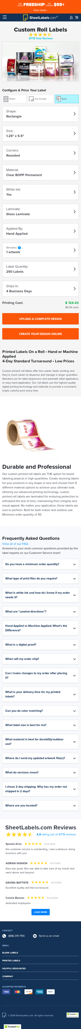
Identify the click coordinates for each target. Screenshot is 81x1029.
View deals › (41, 10)
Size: (9, 131)
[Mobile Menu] (5, 17)
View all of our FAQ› (15, 544)
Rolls (64, 99)
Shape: (11, 111)
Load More (40, 912)
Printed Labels (11, 960)
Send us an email (49, 935)
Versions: (11, 247)
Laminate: (13, 209)
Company (7, 976)
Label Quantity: (17, 266)
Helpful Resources (14, 968)
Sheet (12, 99)
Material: (12, 170)
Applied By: (14, 228)
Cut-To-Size (41, 99)
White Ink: (13, 189)
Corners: (12, 150)
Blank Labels (10, 952)
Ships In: (12, 286)
